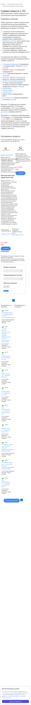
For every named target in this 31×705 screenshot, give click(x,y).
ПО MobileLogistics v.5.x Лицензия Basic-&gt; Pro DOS (6, 483)
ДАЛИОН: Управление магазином (13, 77)
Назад (2, 13)
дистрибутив (5, 112)
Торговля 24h (7, 92)
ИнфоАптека (6, 81)
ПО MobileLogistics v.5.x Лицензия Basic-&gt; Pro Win (6, 411)
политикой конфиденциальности (19, 693)
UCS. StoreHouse (8, 98)
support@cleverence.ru (18, 234)
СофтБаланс (6, 41)
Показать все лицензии (12, 500)
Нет (8, 286)
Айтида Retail (6, 88)
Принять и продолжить (15, 701)
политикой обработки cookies (11, 694)
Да (4, 286)
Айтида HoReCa (7, 90)
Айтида (13, 41)
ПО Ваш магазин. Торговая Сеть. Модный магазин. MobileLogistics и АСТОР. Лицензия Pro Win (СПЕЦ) (6, 335)
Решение (5, 75)
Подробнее (6, 248)
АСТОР (4, 73)
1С (23, 39)
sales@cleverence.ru (6, 234)
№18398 (5, 68)
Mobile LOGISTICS (7, 155)
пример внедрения (11, 64)
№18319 (24, 66)
